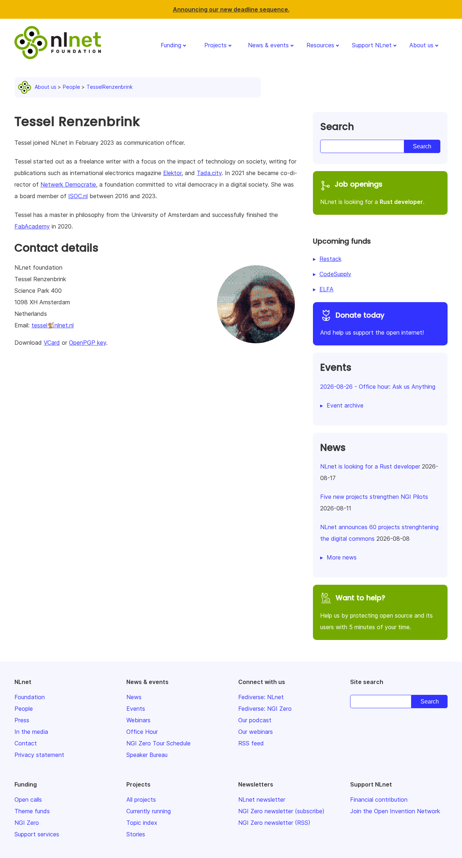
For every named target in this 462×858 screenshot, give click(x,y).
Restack (330, 258)
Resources (320, 45)
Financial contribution (378, 799)
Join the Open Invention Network (395, 811)
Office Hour (142, 731)
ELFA (326, 289)
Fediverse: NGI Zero (265, 708)
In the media (31, 731)
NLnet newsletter (261, 799)
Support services (36, 834)
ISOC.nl (78, 196)
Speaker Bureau (146, 754)
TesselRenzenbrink (109, 87)
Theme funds (32, 811)
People (71, 87)
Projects (215, 45)
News (133, 697)
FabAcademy (32, 226)
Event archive (345, 405)
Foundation (29, 697)
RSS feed (251, 743)
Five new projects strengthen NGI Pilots (374, 496)
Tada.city (209, 173)
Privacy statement (39, 754)
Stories (135, 834)
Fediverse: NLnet (261, 697)
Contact (25, 743)
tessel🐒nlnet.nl (52, 325)
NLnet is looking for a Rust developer (370, 466)
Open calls (28, 799)
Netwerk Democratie (68, 184)
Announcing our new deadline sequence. (231, 9)
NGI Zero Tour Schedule (158, 743)
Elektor (172, 173)
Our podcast (254, 720)
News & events (268, 45)
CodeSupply (335, 274)
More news (342, 557)
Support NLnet (372, 45)
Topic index (141, 822)
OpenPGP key (87, 342)
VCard (52, 342)
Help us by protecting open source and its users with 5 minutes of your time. (376, 612)
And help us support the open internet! (372, 323)
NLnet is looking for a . (372, 192)
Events (135, 708)
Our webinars (255, 731)
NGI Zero (26, 822)
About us (421, 45)
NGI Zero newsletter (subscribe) (281, 811)
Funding (171, 45)
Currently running (148, 811)
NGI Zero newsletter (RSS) (274, 822)
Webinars (138, 720)
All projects (141, 799)
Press (21, 720)
